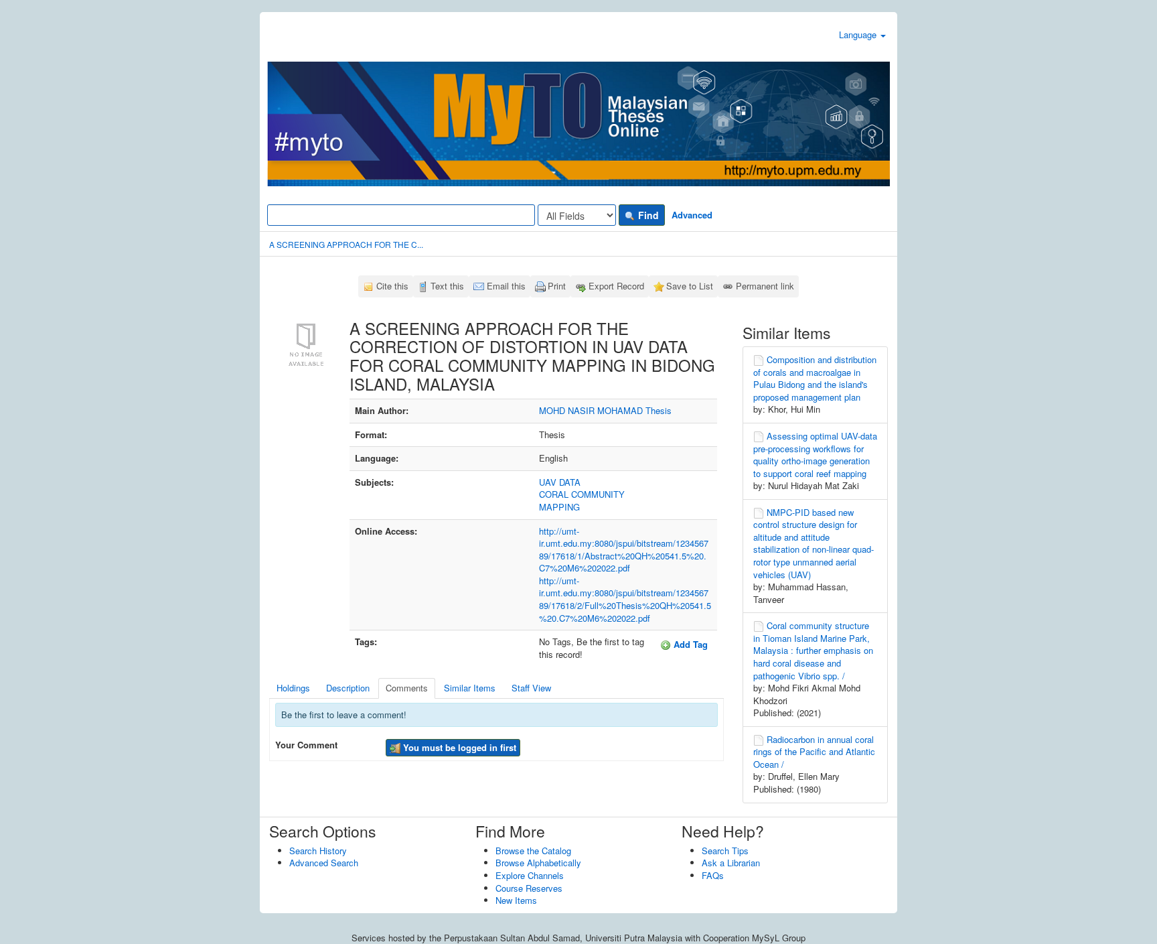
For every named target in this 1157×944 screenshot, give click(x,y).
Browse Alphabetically (538, 862)
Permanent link (765, 285)
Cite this (392, 285)
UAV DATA (560, 482)
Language (859, 34)
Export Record (616, 285)
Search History (318, 850)
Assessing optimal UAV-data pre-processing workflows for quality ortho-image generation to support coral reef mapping (815, 454)
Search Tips (725, 850)
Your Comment (306, 745)
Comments (407, 687)
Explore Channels (529, 875)
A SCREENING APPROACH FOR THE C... (346, 244)
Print (557, 285)
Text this (447, 285)
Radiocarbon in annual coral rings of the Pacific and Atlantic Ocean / (814, 751)
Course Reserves (528, 888)
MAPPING (559, 506)
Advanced (692, 214)
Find (647, 215)
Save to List (689, 285)
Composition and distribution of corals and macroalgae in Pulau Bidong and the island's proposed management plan (814, 378)
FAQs (713, 875)
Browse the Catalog (533, 850)
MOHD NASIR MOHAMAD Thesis (605, 410)
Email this (506, 285)
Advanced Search (323, 862)
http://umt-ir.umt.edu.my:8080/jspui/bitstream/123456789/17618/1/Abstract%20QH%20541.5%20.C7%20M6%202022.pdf (623, 550)
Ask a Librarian (731, 862)
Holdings (293, 687)
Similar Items (469, 687)
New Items (516, 900)
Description (348, 687)
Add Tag (689, 644)
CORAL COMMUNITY (582, 494)
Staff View (531, 687)
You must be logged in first (458, 747)
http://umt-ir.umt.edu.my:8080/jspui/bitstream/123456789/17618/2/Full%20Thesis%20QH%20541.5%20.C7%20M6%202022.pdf (625, 599)
